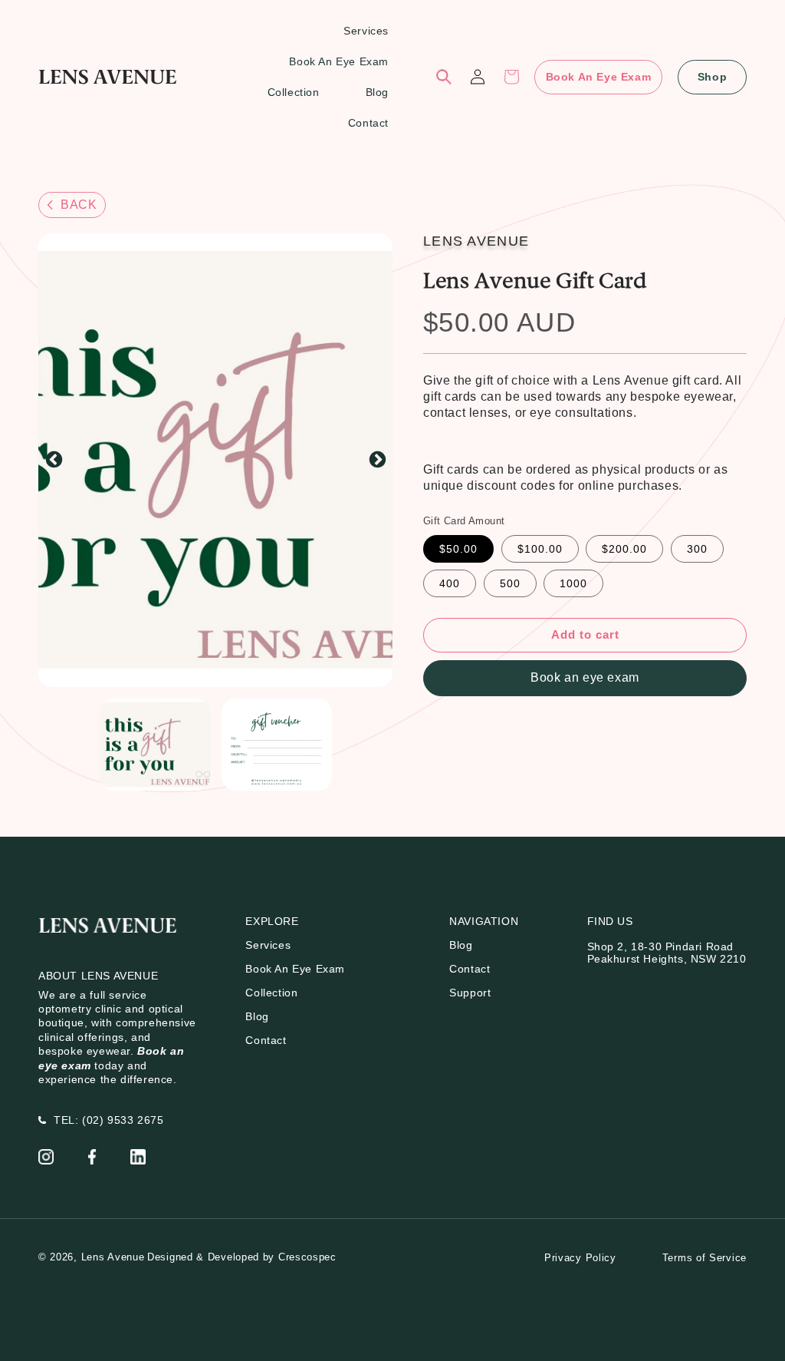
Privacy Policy (580, 1258)
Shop (712, 77)
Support (470, 992)
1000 (573, 583)
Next (377, 460)
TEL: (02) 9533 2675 (108, 1120)
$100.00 (540, 549)
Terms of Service (704, 1258)
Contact (265, 1040)
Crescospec (307, 1257)
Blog (256, 1016)
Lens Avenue (113, 1257)
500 (510, 583)
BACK (79, 204)
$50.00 (458, 549)
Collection (271, 992)
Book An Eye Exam (599, 77)
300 (697, 549)
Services (268, 945)
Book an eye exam (584, 677)
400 (449, 583)
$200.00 (624, 549)
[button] (444, 77)
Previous (53, 460)
